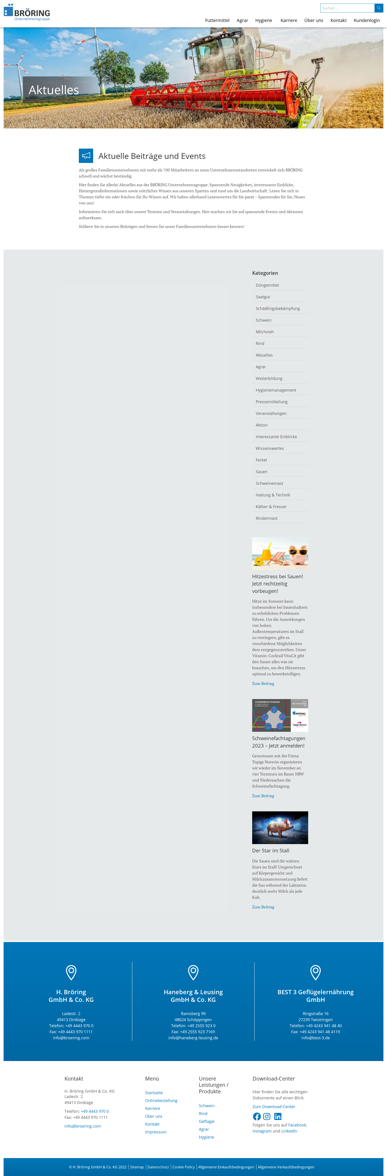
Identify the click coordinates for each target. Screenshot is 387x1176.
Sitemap (137, 1167)
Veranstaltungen (271, 413)
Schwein (263, 320)
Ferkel (261, 460)
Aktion (262, 425)
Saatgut (263, 296)
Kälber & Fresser (271, 506)
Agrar (261, 366)
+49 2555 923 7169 (197, 1031)
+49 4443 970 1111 (75, 1031)
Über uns (153, 1116)
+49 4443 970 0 (79, 1025)
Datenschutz (158, 1167)
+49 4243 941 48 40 (323, 1025)
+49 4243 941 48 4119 (320, 1031)
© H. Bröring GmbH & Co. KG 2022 (98, 1167)
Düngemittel (267, 285)
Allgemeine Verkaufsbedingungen (286, 1167)
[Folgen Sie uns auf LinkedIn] (279, 1117)
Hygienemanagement (276, 390)
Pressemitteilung (272, 401)
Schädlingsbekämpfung (278, 308)
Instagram (262, 1131)
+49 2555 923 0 (201, 1025)
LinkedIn (289, 1131)
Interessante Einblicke (276, 436)
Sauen (261, 471)
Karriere (152, 1108)
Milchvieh (265, 331)
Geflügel (207, 1121)
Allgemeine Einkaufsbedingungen (226, 1167)
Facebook (297, 1125)
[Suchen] (378, 8)
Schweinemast (269, 483)
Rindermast (266, 518)
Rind (260, 343)
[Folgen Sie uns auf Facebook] (258, 1117)
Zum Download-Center (274, 1106)
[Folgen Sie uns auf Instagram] (268, 1117)
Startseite (154, 1092)
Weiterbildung (269, 378)
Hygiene (206, 1137)
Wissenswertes (270, 448)
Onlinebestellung (161, 1100)
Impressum (156, 1132)
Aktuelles (264, 355)
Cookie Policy (183, 1167)
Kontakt (152, 1124)
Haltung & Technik (273, 495)
